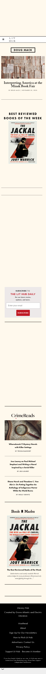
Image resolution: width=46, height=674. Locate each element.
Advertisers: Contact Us (23, 642)
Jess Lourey (24, 471)
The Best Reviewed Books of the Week (24, 570)
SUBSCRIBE (23, 313)
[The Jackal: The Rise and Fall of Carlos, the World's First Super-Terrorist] (23, 142)
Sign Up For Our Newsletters (23, 632)
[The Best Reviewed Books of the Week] (24, 541)
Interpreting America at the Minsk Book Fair (23, 85)
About (23, 628)
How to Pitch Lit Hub (23, 637)
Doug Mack (23, 50)
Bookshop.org (21, 660)
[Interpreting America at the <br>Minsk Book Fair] (23, 67)
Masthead (23, 623)
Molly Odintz (24, 495)
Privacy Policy (23, 646)
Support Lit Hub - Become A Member (23, 651)
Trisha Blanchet (24, 451)
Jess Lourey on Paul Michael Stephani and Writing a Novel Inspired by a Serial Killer (23, 464)
